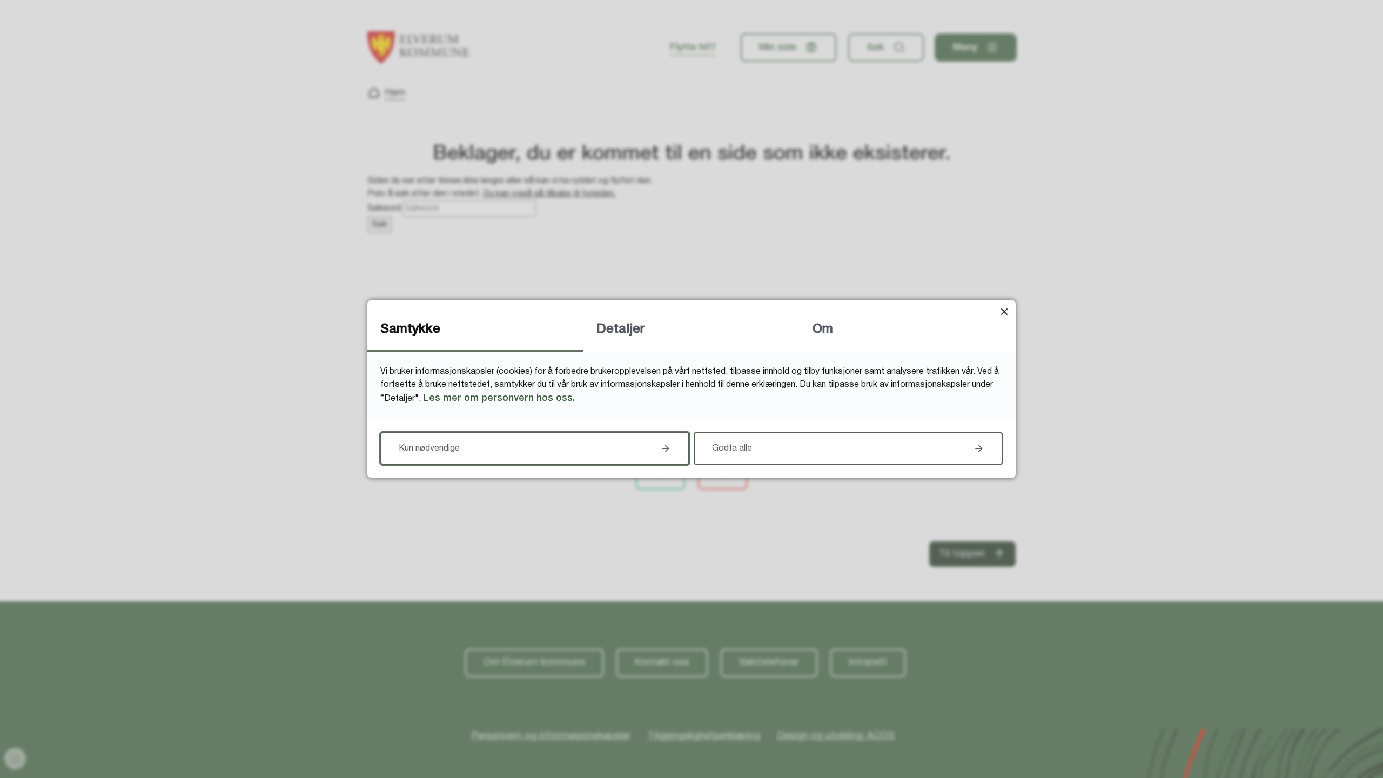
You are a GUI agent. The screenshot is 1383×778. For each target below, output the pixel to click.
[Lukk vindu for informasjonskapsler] (1004, 311)
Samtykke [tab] (410, 330)
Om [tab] (823, 330)
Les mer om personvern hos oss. (499, 398)
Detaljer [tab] (620, 330)
